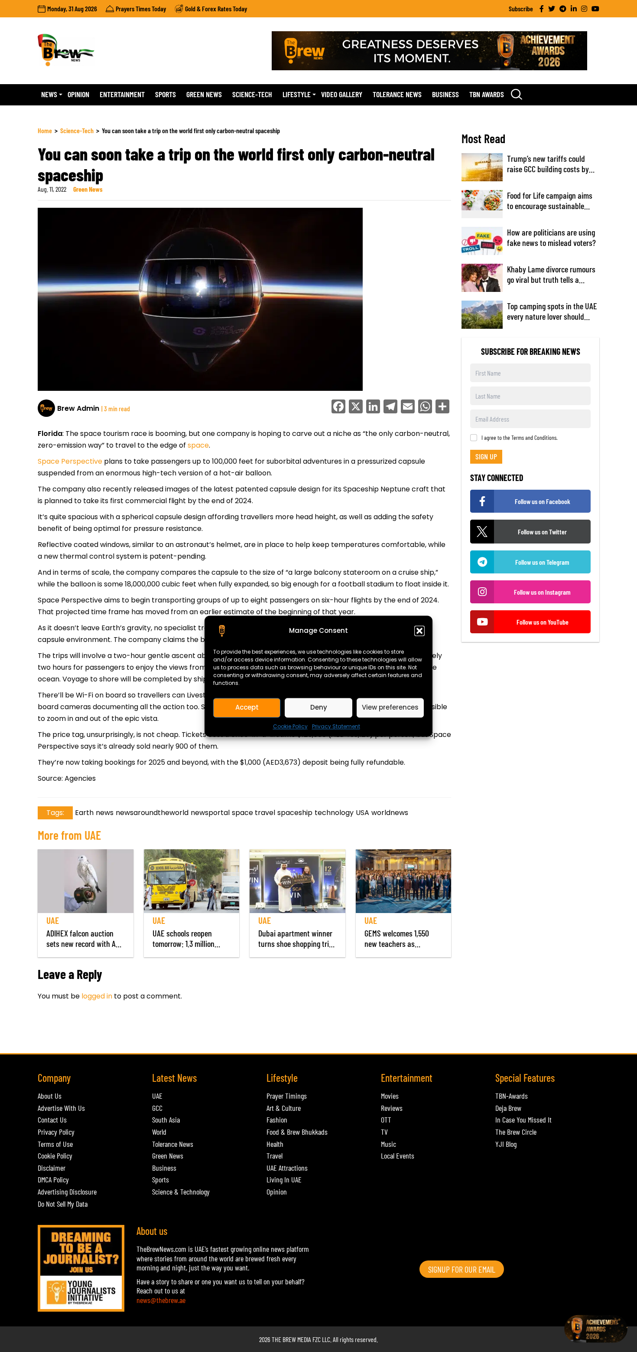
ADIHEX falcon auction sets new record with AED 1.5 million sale (85, 943)
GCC (157, 1108)
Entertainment (122, 94)
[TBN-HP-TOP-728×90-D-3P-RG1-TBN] (435, 50)
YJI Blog (506, 1144)
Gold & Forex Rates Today (216, 8)
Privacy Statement (336, 726)
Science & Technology (181, 1191)
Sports (165, 94)
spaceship (294, 813)
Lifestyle (297, 94)
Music (388, 1144)
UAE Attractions (287, 1167)
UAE (52, 920)
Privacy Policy (56, 1131)
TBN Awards (486, 94)
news (105, 813)
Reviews (392, 1108)
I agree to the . (519, 437)
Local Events (397, 1155)
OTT (386, 1119)
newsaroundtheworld (152, 813)
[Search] (516, 94)
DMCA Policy (53, 1179)
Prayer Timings (286, 1095)
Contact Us (52, 1119)
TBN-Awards (511, 1095)
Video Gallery (341, 94)
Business (445, 94)
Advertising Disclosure (67, 1191)
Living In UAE (284, 1179)
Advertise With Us (61, 1108)
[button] (419, 630)
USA (362, 813)
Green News (204, 94)
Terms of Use (55, 1144)
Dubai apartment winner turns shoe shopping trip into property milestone (295, 943)
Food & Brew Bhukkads (297, 1131)
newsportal (210, 813)
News (49, 94)
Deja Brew (508, 1108)
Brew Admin (78, 408)
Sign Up (486, 456)
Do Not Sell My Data (63, 1203)
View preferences (390, 707)
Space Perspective (71, 461)
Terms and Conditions (533, 437)
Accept (247, 707)
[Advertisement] (195, 1031)
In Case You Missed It (523, 1119)
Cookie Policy (290, 726)
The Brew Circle (515, 1131)
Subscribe (521, 8)
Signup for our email (461, 1269)
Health (274, 1144)
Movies (390, 1095)
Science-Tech (252, 94)
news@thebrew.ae (160, 1300)
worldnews (389, 813)
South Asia (166, 1119)
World (159, 1131)
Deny (318, 707)
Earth (84, 813)
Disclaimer (51, 1167)
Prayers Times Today (141, 8)
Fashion (276, 1119)
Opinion (78, 94)
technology (334, 813)
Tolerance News (397, 94)
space (198, 445)
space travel (253, 813)
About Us (50, 1095)
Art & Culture (283, 1108)
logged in (96, 996)
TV (384, 1131)
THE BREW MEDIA (291, 1339)
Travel (274, 1155)
